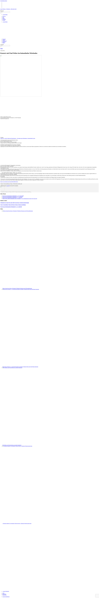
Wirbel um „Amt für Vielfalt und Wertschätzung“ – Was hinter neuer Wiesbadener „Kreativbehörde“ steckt (17, 138)
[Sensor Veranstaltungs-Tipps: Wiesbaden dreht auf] (2, 190)
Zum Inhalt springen (3, 0)
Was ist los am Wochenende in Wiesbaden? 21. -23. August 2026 (13, 195)
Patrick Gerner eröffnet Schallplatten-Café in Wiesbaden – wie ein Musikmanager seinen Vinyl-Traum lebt (19, 198)
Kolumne (4, 41)
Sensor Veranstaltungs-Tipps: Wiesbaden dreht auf (11, 183)
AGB (3, 593)
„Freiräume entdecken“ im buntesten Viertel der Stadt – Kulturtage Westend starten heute (16, 523)
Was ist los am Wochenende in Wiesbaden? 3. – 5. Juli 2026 (12, 197)
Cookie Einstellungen (5, 596)
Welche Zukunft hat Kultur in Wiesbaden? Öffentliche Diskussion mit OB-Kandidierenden (17, 288)
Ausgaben (4, 19)
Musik (1, 48)
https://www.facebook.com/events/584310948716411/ (9, 181)
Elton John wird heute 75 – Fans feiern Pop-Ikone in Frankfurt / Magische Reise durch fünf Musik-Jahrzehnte (20, 366)
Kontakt (3, 20)
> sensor (4, 14)
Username (2, 10)
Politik (3, 42)
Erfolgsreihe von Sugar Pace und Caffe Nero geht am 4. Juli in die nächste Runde (14, 202)
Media (3, 18)
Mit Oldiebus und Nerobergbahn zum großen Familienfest (11, 445)
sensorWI (8, 185)
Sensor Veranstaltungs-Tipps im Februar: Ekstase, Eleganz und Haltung (13, 204)
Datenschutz (4, 594)
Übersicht (4, 39)
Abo (3, 17)
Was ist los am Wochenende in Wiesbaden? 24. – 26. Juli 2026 (12, 196)
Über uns (3, 16)
